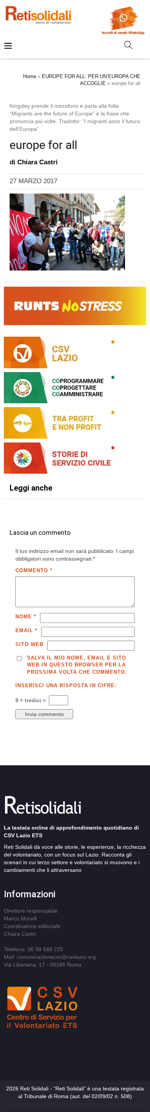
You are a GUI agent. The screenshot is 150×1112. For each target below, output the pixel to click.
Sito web (29, 644)
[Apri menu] (8, 46)
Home (29, 76)
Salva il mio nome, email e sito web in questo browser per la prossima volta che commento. (77, 665)
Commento (33, 570)
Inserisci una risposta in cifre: (66, 685)
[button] (131, 46)
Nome (25, 616)
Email (26, 630)
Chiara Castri (37, 162)
